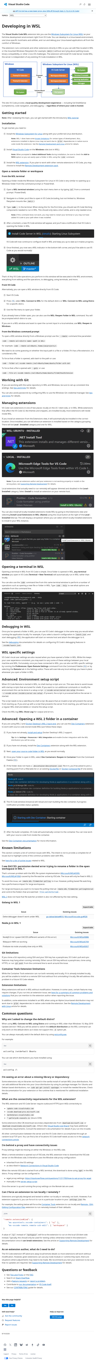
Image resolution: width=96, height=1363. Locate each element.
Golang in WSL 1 (11, 902)
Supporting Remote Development (33, 484)
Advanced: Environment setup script (30, 679)
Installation (8, 123)
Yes (6, 1305)
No (13, 1305)
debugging (14, 642)
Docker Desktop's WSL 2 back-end (41, 723)
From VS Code (8, 285)
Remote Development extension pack (41, 165)
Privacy (14, 1354)
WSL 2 (4, 897)
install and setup (35, 732)
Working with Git (15, 380)
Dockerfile (54, 769)
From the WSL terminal (13, 176)
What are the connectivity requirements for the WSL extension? (39, 1099)
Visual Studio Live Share (58, 1126)
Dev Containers (78, 723)
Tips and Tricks (16, 1275)
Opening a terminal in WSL (23, 566)
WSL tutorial (73, 118)
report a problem (37, 1281)
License (33, 1354)
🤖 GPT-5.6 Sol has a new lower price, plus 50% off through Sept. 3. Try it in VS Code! (46, 11)
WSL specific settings (18, 652)
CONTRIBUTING (21, 1287)
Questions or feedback (19, 1270)
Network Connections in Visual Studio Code (39, 1165)
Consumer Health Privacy (33, 1358)
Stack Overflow (22, 1278)
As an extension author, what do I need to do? (28, 1249)
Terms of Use (23, 1354)
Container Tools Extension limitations (23, 968)
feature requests (19, 1281)
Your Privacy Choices (16, 1358)
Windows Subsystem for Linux (29, 134)
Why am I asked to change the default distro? (28, 1019)
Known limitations (16, 848)
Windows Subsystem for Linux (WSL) (67, 34)
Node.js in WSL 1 (11, 923)
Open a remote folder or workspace (22, 171)
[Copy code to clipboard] (90, 1046)
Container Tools (48, 1204)
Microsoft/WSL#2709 (79, 941)
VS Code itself (45, 1284)
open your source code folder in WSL (28, 751)
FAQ (31, 1275)
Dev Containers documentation (23, 841)
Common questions (17, 1013)
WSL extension (22, 162)
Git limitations (10, 952)
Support (6, 1354)
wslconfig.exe (60, 1034)
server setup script (29, 1181)
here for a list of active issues (18, 860)
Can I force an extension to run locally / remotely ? (31, 1192)
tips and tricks (20, 388)
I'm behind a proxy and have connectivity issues (29, 1145)
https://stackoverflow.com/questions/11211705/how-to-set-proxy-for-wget (58, 1178)
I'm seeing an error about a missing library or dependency (35, 1076)
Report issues (11, 1324)
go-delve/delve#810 (55, 916)
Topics (5, 15)
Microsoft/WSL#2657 (79, 946)
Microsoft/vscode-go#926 (76, 916)
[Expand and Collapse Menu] (89, 5)
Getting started (14, 113)
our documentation (27, 1284)
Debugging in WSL (16, 626)
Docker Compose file (71, 769)
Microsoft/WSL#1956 (11, 876)
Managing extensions (19, 403)
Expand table (88, 907)
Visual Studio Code (20, 149)
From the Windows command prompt (20, 331)
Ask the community (13, 1316)
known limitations (42, 138)
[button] (80, 4)
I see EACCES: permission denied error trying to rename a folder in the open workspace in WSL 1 (46, 867)
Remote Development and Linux (52, 144)
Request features (12, 1320)
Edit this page (57, 1317)
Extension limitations (14, 985)
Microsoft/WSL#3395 (70, 873)
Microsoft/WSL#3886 (79, 937)
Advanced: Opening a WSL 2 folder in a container (40, 719)
